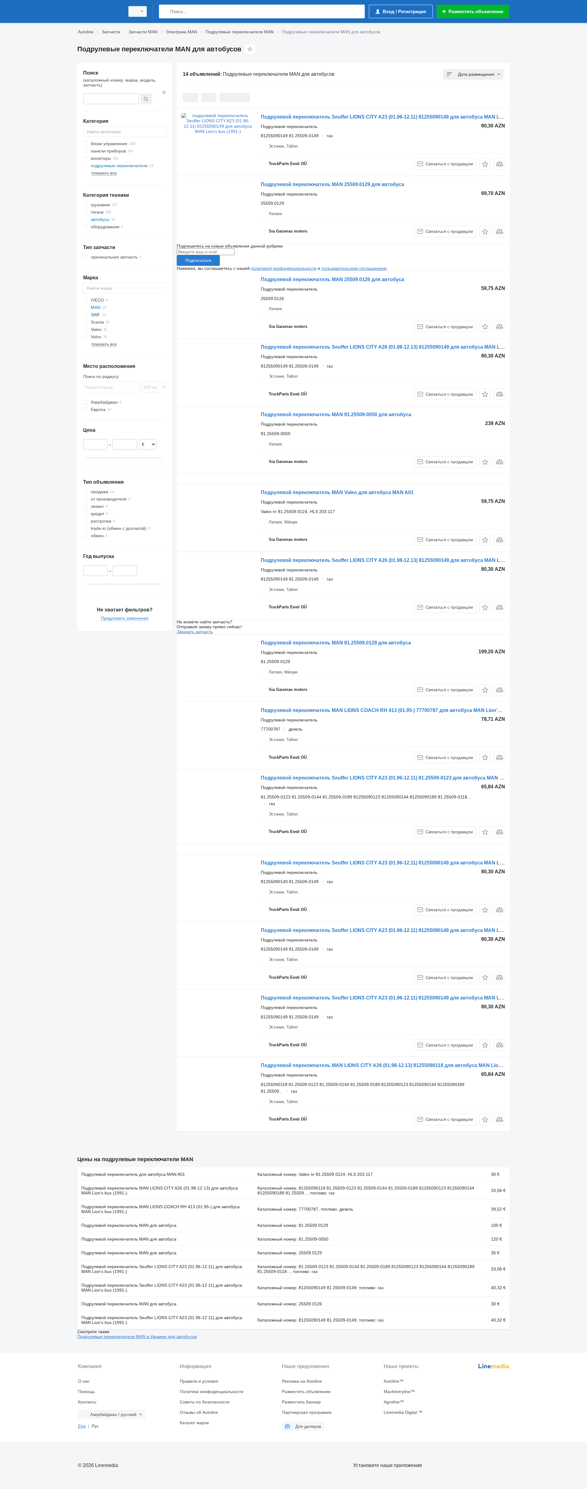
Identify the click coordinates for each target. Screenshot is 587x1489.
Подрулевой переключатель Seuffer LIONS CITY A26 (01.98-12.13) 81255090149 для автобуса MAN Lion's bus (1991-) (399, 347)
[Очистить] (164, 92)
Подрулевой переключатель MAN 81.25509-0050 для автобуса (336, 414)
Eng (82, 1426)
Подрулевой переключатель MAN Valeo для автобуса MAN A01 (337, 492)
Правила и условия (199, 1381)
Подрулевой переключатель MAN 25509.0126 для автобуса (332, 279)
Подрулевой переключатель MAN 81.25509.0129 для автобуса (336, 642)
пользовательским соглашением (353, 268)
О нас (84, 1381)
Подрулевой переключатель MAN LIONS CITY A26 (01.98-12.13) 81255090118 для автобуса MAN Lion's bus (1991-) (396, 1065)
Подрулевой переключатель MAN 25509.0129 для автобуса (332, 184)
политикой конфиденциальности (283, 268)
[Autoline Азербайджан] (99, 11)
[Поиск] (165, 11)
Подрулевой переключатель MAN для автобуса (128, 1225)
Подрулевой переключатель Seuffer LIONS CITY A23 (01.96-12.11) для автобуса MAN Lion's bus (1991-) (161, 1269)
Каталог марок (194, 1422)
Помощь (86, 1391)
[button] (485, 164)
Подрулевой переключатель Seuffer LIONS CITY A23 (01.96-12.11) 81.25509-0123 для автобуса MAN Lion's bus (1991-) (401, 777)
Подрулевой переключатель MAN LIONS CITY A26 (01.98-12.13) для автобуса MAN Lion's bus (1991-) (159, 1190)
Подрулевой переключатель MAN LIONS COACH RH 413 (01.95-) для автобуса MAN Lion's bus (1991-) (160, 1209)
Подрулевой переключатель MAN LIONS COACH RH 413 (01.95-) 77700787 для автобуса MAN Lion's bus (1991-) (394, 710)
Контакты (87, 1401)
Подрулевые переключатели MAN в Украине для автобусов (137, 1336)
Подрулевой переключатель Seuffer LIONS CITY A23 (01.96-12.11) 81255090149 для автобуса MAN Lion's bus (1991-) (399, 116)
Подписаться (198, 260)
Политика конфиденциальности (211, 1391)
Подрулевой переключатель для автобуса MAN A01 (133, 1174)
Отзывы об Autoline (199, 1412)
